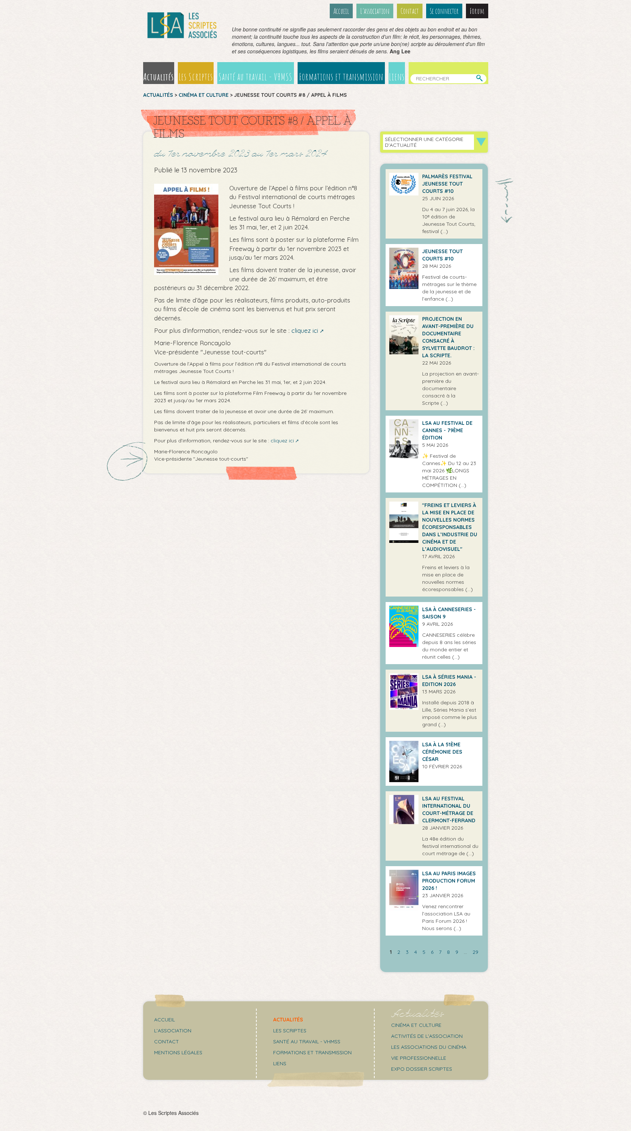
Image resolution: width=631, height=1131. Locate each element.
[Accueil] (182, 25)
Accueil (341, 11)
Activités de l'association (427, 1036)
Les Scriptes (196, 77)
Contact (410, 11)
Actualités (159, 77)
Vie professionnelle (418, 1058)
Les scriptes (289, 1030)
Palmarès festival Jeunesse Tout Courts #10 (447, 183)
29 (475, 952)
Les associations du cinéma (428, 1047)
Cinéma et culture (204, 95)
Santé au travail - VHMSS (255, 77)
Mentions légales (178, 1052)
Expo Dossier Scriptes (421, 1069)
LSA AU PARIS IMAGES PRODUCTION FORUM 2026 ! (449, 880)
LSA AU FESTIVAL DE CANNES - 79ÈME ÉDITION (447, 430)
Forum (477, 11)
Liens (397, 77)
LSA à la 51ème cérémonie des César (442, 751)
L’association (375, 11)
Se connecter (444, 11)
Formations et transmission (341, 77)
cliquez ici (304, 330)
